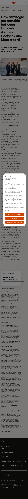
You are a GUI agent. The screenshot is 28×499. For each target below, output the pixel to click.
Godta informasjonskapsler (14, 214)
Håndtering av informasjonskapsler (14, 222)
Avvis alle (14, 218)
